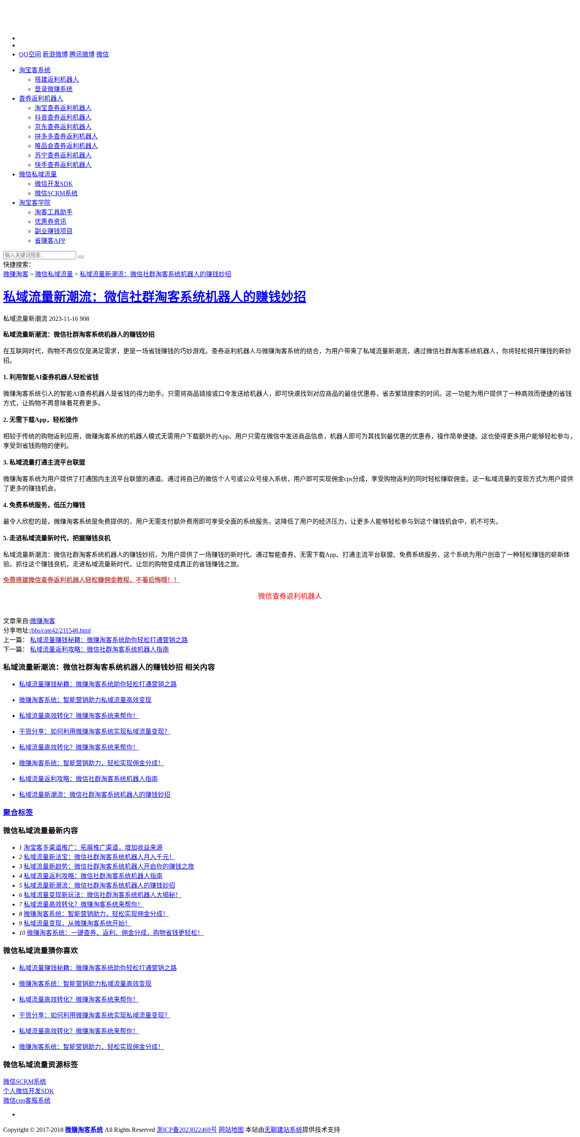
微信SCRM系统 (56, 193)
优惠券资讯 (50, 221)
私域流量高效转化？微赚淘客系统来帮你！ (79, 715)
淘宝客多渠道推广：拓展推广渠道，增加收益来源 (93, 847)
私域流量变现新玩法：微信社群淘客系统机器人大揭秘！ (102, 895)
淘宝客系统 (35, 70)
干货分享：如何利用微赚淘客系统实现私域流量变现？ (94, 731)
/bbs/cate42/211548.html (60, 630)
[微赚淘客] (42, 24)
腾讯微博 (82, 54)
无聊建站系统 (283, 1129)
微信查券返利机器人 (290, 596)
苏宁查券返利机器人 (63, 155)
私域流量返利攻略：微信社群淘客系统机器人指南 (99, 649)
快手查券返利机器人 (63, 164)
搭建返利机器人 (57, 79)
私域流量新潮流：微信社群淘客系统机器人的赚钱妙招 (155, 274)
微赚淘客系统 (84, 1129)
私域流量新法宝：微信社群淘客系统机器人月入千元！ (99, 857)
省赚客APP (50, 240)
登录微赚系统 (54, 89)
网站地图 (231, 1129)
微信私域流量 (38, 174)
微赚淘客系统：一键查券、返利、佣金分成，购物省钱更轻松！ (115, 932)
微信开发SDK (54, 183)
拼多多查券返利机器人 (66, 136)
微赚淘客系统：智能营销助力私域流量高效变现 (85, 700)
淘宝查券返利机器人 (63, 108)
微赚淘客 (15, 274)
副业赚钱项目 (54, 231)
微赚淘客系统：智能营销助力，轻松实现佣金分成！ (91, 763)
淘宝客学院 (35, 202)
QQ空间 (30, 54)
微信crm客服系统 (27, 1100)
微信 (102, 54)
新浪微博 (55, 54)
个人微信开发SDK (28, 1091)
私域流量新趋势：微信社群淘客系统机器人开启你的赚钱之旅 (109, 866)
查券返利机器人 (41, 98)
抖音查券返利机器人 (63, 117)
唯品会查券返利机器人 (66, 145)
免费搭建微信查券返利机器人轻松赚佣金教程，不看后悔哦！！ (91, 580)
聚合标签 (18, 812)
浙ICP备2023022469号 (187, 1129)
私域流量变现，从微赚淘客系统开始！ (77, 923)
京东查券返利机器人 (63, 127)
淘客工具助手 (54, 212)
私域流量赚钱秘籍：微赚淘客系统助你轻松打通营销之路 (109, 640)
